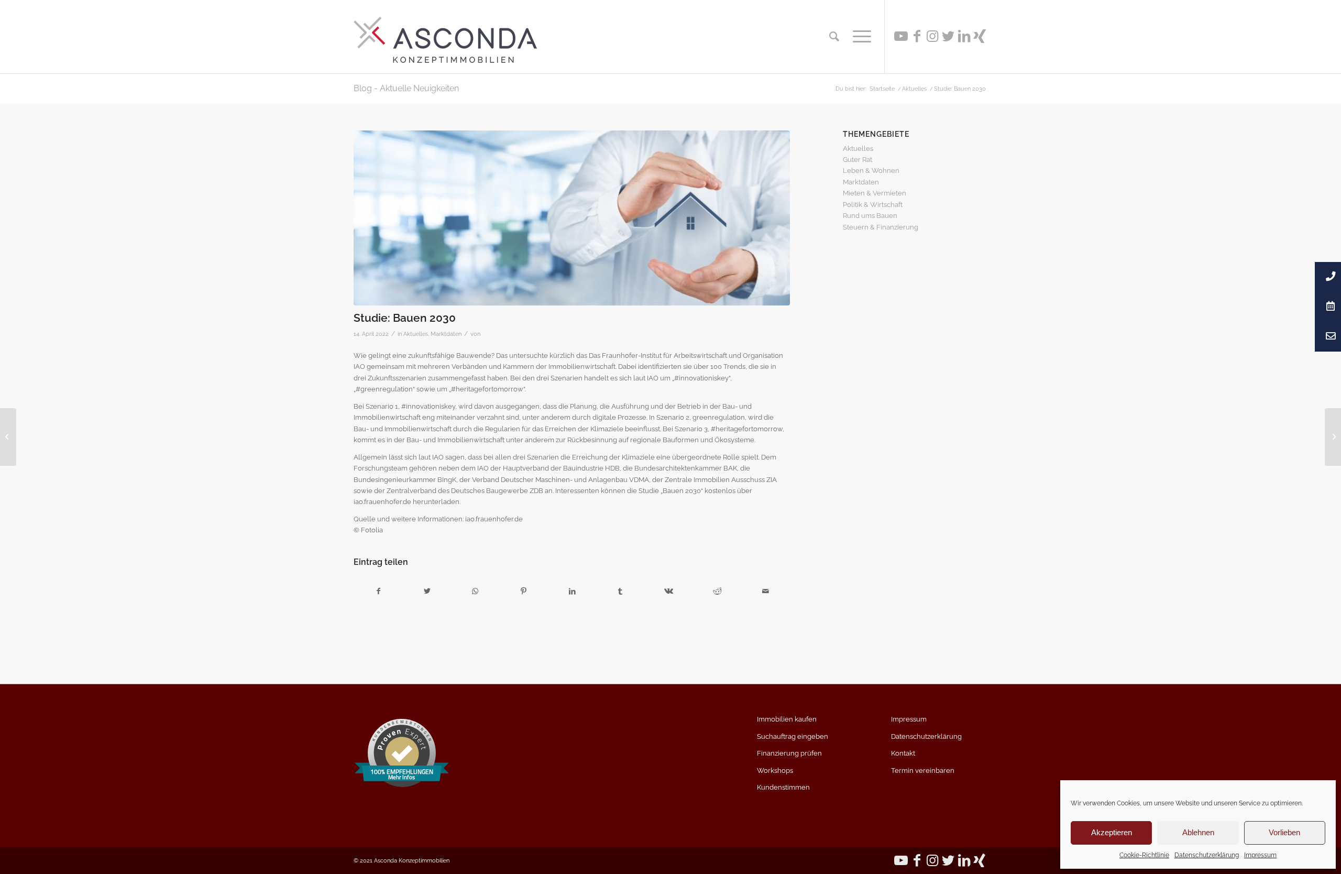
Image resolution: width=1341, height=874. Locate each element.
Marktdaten (446, 334)
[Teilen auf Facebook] (378, 591)
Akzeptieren (1111, 832)
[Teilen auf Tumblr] (620, 591)
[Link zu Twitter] (948, 36)
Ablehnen (1198, 832)
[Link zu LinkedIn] (964, 36)
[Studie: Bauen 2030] (572, 217)
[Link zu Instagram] (932, 36)
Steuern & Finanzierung (880, 227)
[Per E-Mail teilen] (765, 591)
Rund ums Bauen (870, 216)
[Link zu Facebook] (917, 36)
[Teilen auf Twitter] (426, 591)
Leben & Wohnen (871, 170)
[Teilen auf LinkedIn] (572, 591)
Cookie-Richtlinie (1144, 855)
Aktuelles (415, 334)
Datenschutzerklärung (1206, 855)
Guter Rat (857, 159)
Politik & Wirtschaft (873, 205)
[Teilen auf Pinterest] (523, 591)
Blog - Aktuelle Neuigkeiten (406, 88)
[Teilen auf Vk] (669, 591)
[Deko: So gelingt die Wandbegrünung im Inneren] (1333, 437)
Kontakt (903, 753)
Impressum (1260, 855)
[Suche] (834, 36)
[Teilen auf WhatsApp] (475, 591)
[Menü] (858, 36)
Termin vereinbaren (922, 770)
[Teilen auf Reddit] (717, 591)
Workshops (775, 770)
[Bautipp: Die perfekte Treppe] (8, 437)
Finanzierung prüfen (789, 753)
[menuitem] (834, 36)
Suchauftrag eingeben (792, 736)
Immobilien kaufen (787, 719)
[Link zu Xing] (979, 36)
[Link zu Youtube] (901, 36)
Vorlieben (1284, 832)
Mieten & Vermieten (874, 193)
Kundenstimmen (783, 787)
